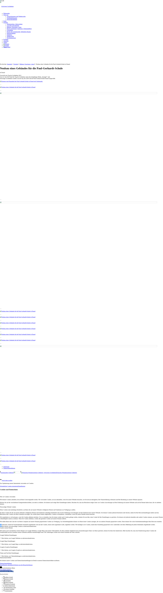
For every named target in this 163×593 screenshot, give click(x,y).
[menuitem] (83, 13)
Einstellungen (21, 486)
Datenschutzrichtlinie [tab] (5, 557)
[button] (7, 571)
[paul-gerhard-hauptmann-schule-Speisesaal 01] (17, 340)
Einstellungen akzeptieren (7, 565)
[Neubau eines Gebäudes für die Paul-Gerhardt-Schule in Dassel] (17, 87)
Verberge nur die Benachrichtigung (23, 565)
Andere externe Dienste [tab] (6, 528)
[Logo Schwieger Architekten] (7, 6)
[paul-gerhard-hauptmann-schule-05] (17, 334)
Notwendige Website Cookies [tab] (8, 507)
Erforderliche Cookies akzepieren (9, 486)
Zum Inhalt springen (5, 569)
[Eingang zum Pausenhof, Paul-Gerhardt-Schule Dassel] (21, 81)
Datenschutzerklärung (6, 563)
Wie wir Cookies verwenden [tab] (7, 496)
